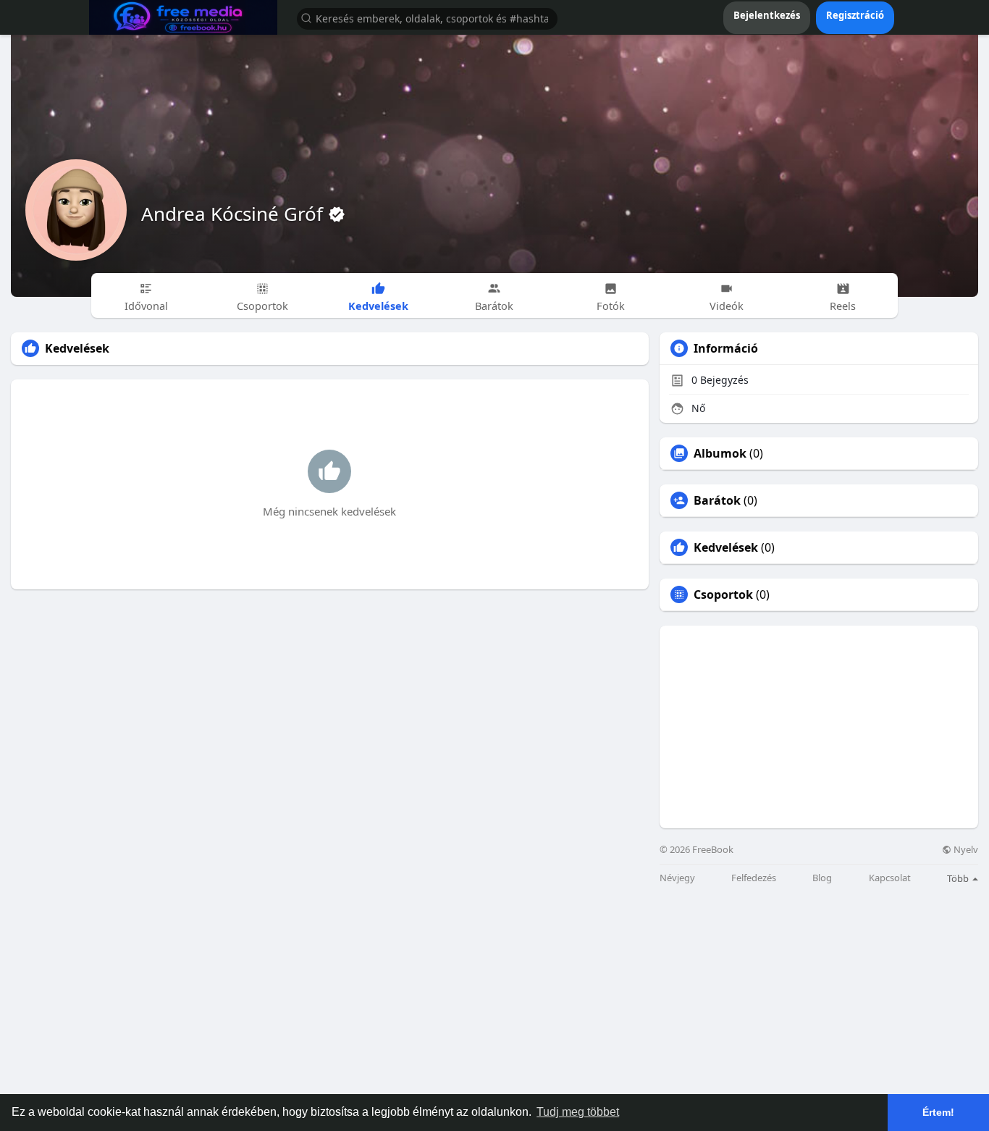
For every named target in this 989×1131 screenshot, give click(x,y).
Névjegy (677, 878)
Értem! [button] (938, 1112)
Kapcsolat (890, 878)
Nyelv (964, 849)
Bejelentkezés (766, 15)
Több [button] (959, 878)
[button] (427, 18)
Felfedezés (753, 878)
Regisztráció (855, 15)
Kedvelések (726, 547)
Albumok (720, 453)
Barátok (717, 500)
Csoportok (723, 594)
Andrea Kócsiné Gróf (234, 214)
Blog (822, 878)
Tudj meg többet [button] (577, 1112)
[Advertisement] (819, 727)
